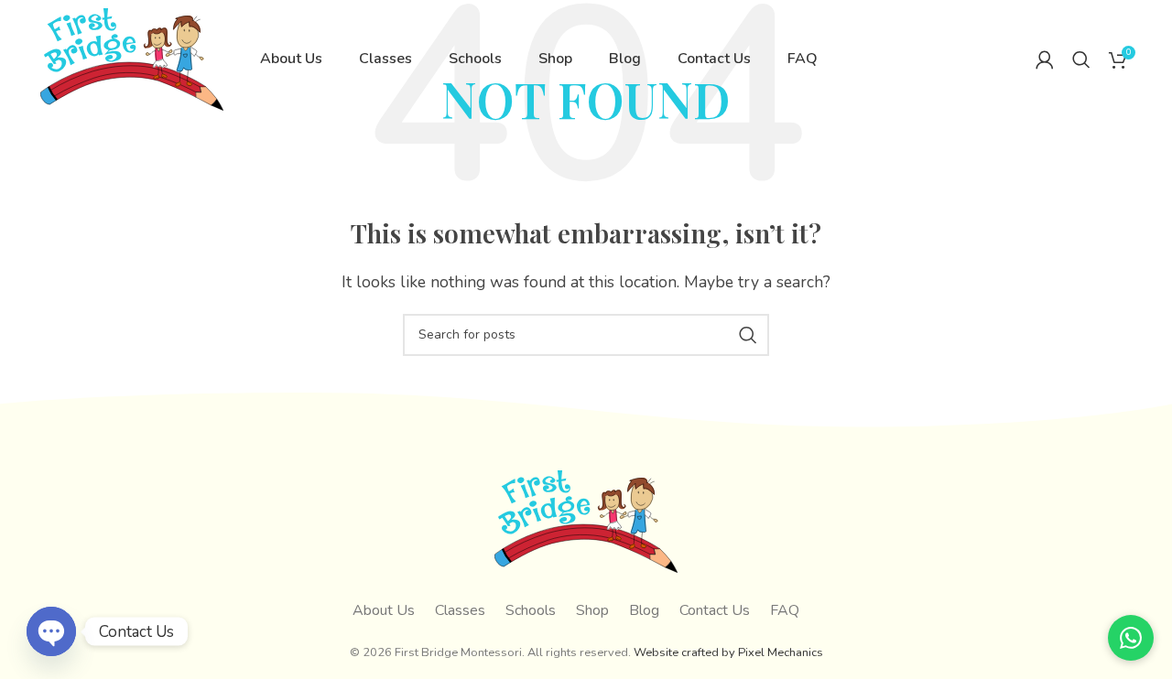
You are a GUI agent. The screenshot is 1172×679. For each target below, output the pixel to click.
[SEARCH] (748, 335)
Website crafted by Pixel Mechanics (728, 652)
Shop (592, 610)
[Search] (1081, 59)
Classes (460, 610)
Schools (530, 610)
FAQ (784, 610)
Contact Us (714, 610)
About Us (384, 610)
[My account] (1044, 59)
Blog (644, 610)
